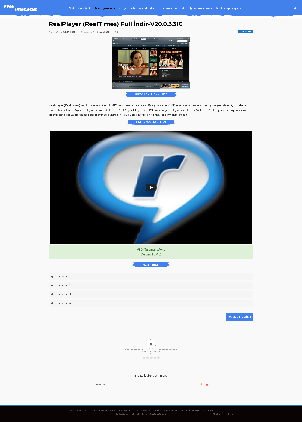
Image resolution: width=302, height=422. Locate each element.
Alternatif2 (64, 285)
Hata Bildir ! (240, 316)
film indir (217, 414)
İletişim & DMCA (202, 8)
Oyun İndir (128, 8)
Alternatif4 (64, 303)
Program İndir (106, 8)
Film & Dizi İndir (81, 8)
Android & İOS (150, 8)
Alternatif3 (64, 294)
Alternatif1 (64, 276)
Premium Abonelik (174, 8)
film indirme (227, 414)
